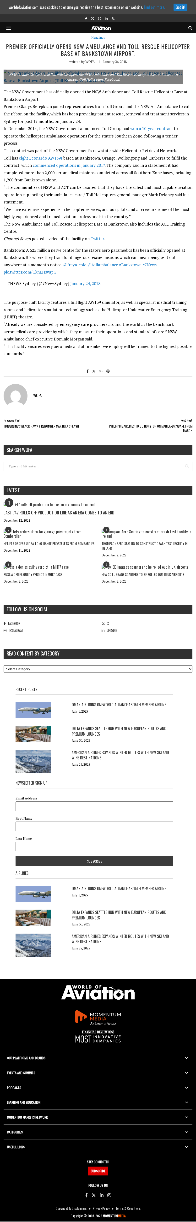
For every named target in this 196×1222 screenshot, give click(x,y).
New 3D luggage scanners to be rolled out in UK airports (143, 574)
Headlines (98, 37)
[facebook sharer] (88, 370)
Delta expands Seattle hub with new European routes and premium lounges (119, 731)
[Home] (98, 992)
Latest (13, 490)
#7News (149, 265)
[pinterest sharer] (108, 370)
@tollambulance (102, 265)
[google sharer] (101, 370)
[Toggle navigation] (9, 27)
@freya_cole (74, 265)
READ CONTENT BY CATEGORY (33, 653)
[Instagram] (109, 1195)
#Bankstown (130, 265)
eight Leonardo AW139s (40, 158)
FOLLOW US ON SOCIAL (27, 609)
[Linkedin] (101, 1195)
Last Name (24, 838)
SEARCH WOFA (19, 449)
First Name (24, 818)
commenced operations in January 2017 (69, 165)
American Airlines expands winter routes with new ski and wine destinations (120, 755)
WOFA (90, 61)
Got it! (180, 7)
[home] (101, 27)
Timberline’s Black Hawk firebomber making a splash (41, 426)
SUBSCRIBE (98, 1170)
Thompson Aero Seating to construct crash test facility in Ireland (144, 546)
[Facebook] (86, 1195)
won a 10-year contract (151, 128)
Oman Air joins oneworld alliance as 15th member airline (119, 705)
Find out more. (154, 7)
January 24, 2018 (85, 283)
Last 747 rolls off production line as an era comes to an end (59, 512)
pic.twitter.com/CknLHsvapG (30, 272)
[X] (94, 1195)
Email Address (27, 798)
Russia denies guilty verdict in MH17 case (33, 574)
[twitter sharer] (93, 370)
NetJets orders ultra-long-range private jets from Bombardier (49, 543)
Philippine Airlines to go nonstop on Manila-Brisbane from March (150, 428)
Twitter (97, 238)
